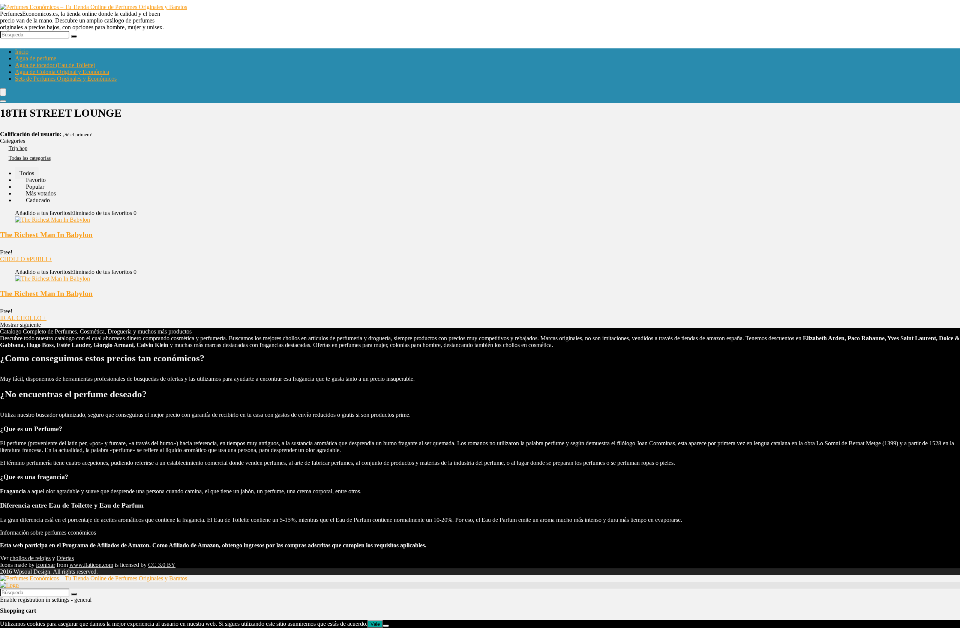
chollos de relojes (30, 558)
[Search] (3, 101)
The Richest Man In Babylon (46, 234)
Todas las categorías (30, 158)
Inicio (21, 51)
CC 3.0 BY (162, 565)
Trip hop (18, 148)
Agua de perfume (35, 58)
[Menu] (3, 92)
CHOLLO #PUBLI (26, 259)
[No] (386, 626)
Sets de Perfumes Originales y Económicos (66, 78)
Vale (375, 624)
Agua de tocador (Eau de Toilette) (55, 65)
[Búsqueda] (74, 36)
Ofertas (65, 558)
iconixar (45, 565)
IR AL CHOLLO (23, 318)
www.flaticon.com (91, 565)
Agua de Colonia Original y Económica (62, 72)
